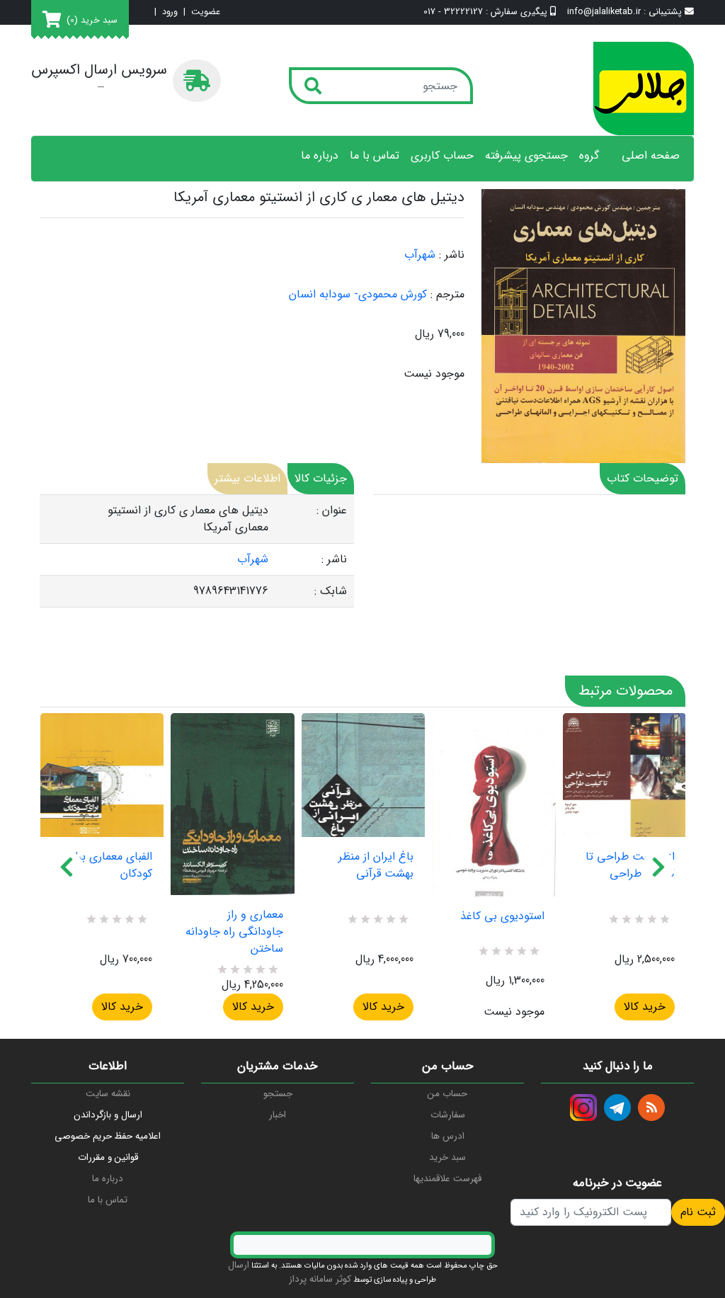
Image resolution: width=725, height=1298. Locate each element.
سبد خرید (447, 1157)
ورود (170, 12)
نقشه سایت (108, 1093)
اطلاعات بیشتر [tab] (247, 478)
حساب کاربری (442, 155)
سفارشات (447, 1115)
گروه (589, 155)
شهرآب (419, 254)
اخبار (277, 1115)
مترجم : (447, 294)
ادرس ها (447, 1136)
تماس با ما (374, 155)
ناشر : (451, 254)
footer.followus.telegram (617, 1107)
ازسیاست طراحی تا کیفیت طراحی (630, 865)
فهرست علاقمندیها (447, 1178)
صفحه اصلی (651, 155)
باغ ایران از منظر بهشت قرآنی (375, 865)
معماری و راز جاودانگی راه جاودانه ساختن (233, 931)
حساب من (447, 1093)
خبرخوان (651, 1107)
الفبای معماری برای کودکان (109, 865)
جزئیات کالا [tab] (321, 478)
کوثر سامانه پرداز (320, 1279)
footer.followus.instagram (583, 1107)
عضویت (205, 12)
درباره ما (319, 155)
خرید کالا (122, 1006)
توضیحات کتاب (642, 478)
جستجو (277, 1093)
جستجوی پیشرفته (526, 155)
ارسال (238, 1265)
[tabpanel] (197, 551)
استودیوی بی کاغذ (502, 916)
